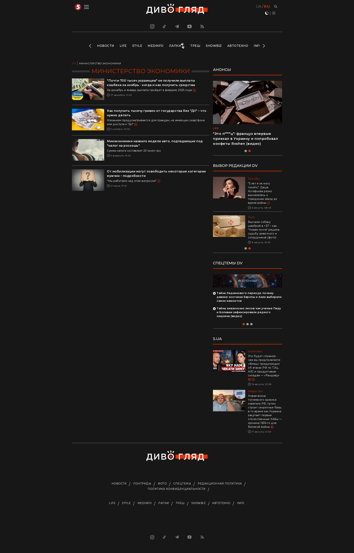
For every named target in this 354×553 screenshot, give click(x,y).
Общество (255, 391)
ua (258, 6)
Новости (105, 46)
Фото (162, 483)
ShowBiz (214, 46)
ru (267, 6)
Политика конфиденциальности (177, 489)
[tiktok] (164, 26)
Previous (90, 45)
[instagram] (151, 26)
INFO (258, 46)
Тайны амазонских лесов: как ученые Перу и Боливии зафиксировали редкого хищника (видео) (249, 312)
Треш (195, 46)
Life (123, 46)
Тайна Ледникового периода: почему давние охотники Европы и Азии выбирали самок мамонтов (249, 296)
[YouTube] (189, 26)
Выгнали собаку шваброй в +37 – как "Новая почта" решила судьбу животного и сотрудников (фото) (263, 229)
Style (137, 46)
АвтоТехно (237, 46)
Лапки (175, 46)
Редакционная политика (220, 483)
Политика (255, 351)
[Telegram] (177, 26)
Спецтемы (182, 483)
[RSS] (202, 26)
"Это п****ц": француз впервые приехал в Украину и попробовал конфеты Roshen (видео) (245, 139)
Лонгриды (142, 483)
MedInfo (156, 46)
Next (263, 45)
